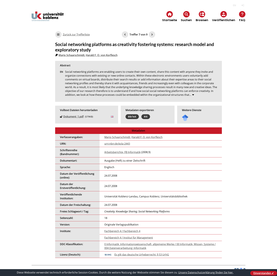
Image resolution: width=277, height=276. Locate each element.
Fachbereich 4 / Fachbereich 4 (122, 231)
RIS (145, 116)
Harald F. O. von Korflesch (102, 55)
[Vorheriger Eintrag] (125, 34)
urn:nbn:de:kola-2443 (117, 143)
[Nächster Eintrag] (152, 34)
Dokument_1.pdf (73, 116)
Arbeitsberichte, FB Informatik (122, 152)
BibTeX (132, 116)
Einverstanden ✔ (263, 273)
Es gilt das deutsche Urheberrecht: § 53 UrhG (141, 254)
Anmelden (242, 5)
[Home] (48, 19)
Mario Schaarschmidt (71, 55)
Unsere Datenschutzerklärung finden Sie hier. (205, 272)
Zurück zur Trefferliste (76, 34)
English (234, 5)
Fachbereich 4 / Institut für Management (128, 237)
